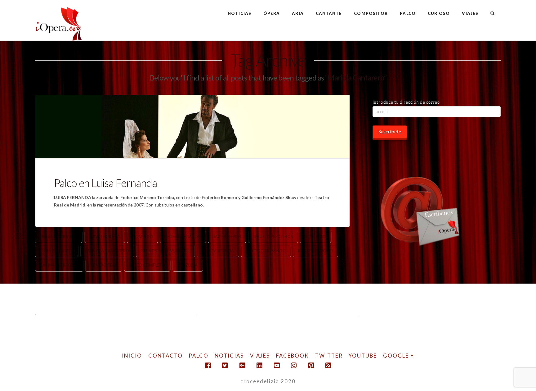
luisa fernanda (56, 250)
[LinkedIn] (259, 365)
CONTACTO (165, 355)
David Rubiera (105, 236)
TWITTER (329, 355)
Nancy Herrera (218, 250)
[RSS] (328, 365)
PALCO (198, 355)
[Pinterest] (311, 365)
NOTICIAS (229, 355)
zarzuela (188, 265)
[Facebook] (208, 365)
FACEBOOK (292, 355)
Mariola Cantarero (107, 250)
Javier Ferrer (227, 236)
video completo (147, 265)
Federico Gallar (183, 236)
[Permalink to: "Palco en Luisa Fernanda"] (192, 126)
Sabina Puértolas (59, 265)
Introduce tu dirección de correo (406, 101)
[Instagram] (294, 365)
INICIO (132, 355)
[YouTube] (276, 365)
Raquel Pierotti (315, 250)
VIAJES (260, 355)
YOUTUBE (363, 355)
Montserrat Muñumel (165, 250)
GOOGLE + (398, 355)
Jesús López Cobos (273, 236)
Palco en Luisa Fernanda (105, 182)
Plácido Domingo (266, 250)
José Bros (315, 236)
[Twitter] (225, 365)
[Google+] (242, 365)
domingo (142, 236)
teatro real (104, 265)
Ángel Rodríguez (58, 236)
